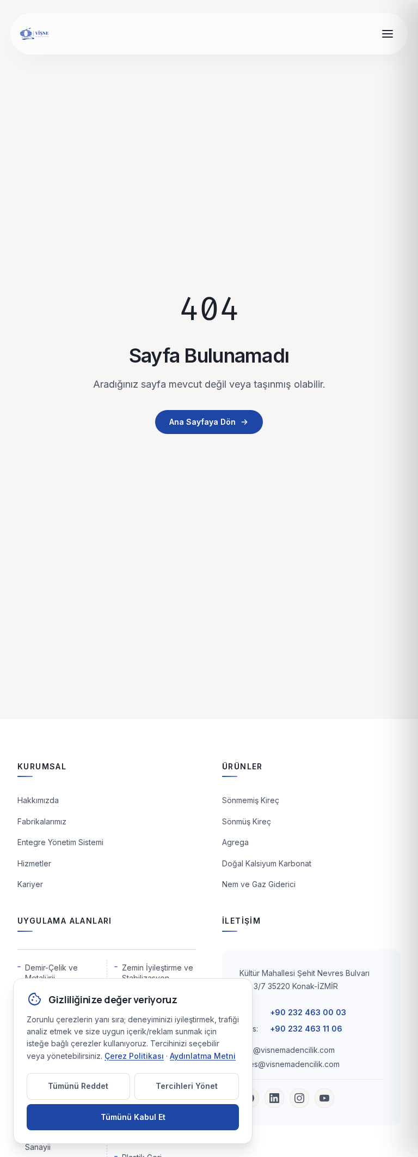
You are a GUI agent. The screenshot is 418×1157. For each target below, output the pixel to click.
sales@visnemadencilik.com (289, 1064)
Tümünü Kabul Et (133, 1117)
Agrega (235, 842)
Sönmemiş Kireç (250, 800)
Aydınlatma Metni (203, 1055)
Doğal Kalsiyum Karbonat (266, 863)
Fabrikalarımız (41, 821)
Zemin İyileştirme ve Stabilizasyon (157, 973)
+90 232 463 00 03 (308, 1012)
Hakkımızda (38, 800)
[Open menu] (387, 34)
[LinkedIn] (274, 1098)
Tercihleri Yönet (187, 1085)
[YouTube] (324, 1098)
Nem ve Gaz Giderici (259, 884)
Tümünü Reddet (78, 1085)
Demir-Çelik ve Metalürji (51, 973)
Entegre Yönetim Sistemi (60, 842)
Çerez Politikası (134, 1055)
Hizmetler (34, 863)
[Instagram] (299, 1098)
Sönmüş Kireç (246, 821)
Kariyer (30, 884)
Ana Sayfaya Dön (202, 421)
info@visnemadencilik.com (287, 1049)
